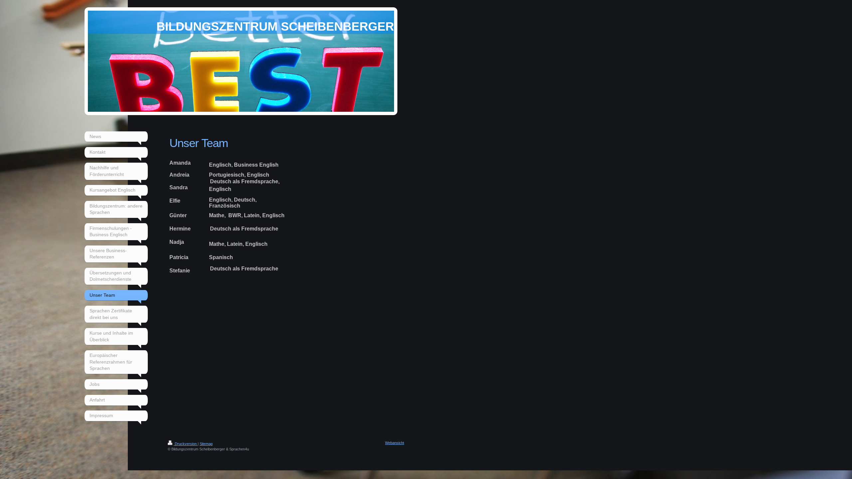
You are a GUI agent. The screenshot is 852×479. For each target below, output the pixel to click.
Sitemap (206, 444)
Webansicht (394, 443)
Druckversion (186, 444)
